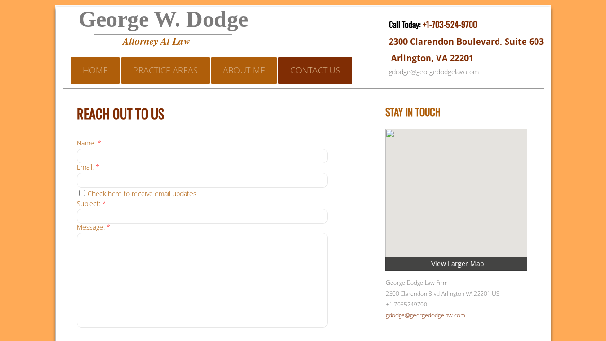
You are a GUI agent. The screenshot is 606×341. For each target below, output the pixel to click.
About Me (244, 70)
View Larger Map (457, 263)
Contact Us (315, 70)
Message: (93, 228)
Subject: (91, 204)
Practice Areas (165, 70)
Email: (88, 167)
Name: (89, 143)
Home (95, 70)
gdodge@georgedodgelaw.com (425, 315)
